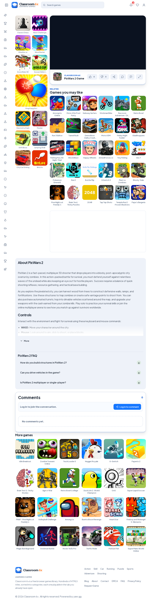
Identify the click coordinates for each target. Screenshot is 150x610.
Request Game (91, 585)
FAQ (123, 581)
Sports (130, 568)
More (26, 340)
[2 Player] (5, 113)
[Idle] (5, 129)
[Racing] (5, 105)
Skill (95, 568)
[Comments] (122, 77)
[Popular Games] (5, 23)
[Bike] (5, 154)
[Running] (5, 56)
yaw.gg (77, 596)
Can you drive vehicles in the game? (40, 372)
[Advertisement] (98, 231)
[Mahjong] (5, 260)
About (95, 581)
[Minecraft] (5, 269)
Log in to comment (129, 406)
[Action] (5, 31)
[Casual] (5, 203)
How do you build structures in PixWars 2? (43, 362)
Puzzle (120, 568)
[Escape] (5, 252)
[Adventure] (5, 80)
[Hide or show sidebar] (6, 5)
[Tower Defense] (5, 244)
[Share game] (113, 77)
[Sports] (5, 72)
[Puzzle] (5, 64)
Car (102, 568)
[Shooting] (5, 88)
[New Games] (5, 15)
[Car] (5, 47)
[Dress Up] (5, 211)
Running (111, 568)
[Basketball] (5, 179)
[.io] (5, 121)
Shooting (101, 573)
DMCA (115, 581)
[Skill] (5, 39)
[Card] (5, 228)
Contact (105, 581)
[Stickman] (5, 138)
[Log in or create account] (144, 5)
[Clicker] (5, 187)
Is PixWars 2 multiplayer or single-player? (43, 382)
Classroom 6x (72, 75)
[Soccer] (5, 195)
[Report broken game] (130, 77)
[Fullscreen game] (139, 77)
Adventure (89, 573)
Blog (86, 581)
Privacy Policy (134, 581)
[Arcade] (5, 236)
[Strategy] (5, 220)
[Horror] (5, 162)
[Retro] (5, 146)
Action (87, 568)
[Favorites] (137, 5)
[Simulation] (5, 97)
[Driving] (5, 170)
